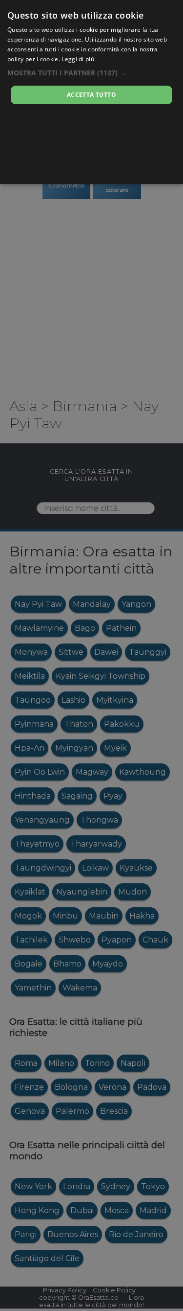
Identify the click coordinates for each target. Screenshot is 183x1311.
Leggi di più (77, 59)
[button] (91, 72)
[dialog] (91, 92)
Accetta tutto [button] (91, 95)
